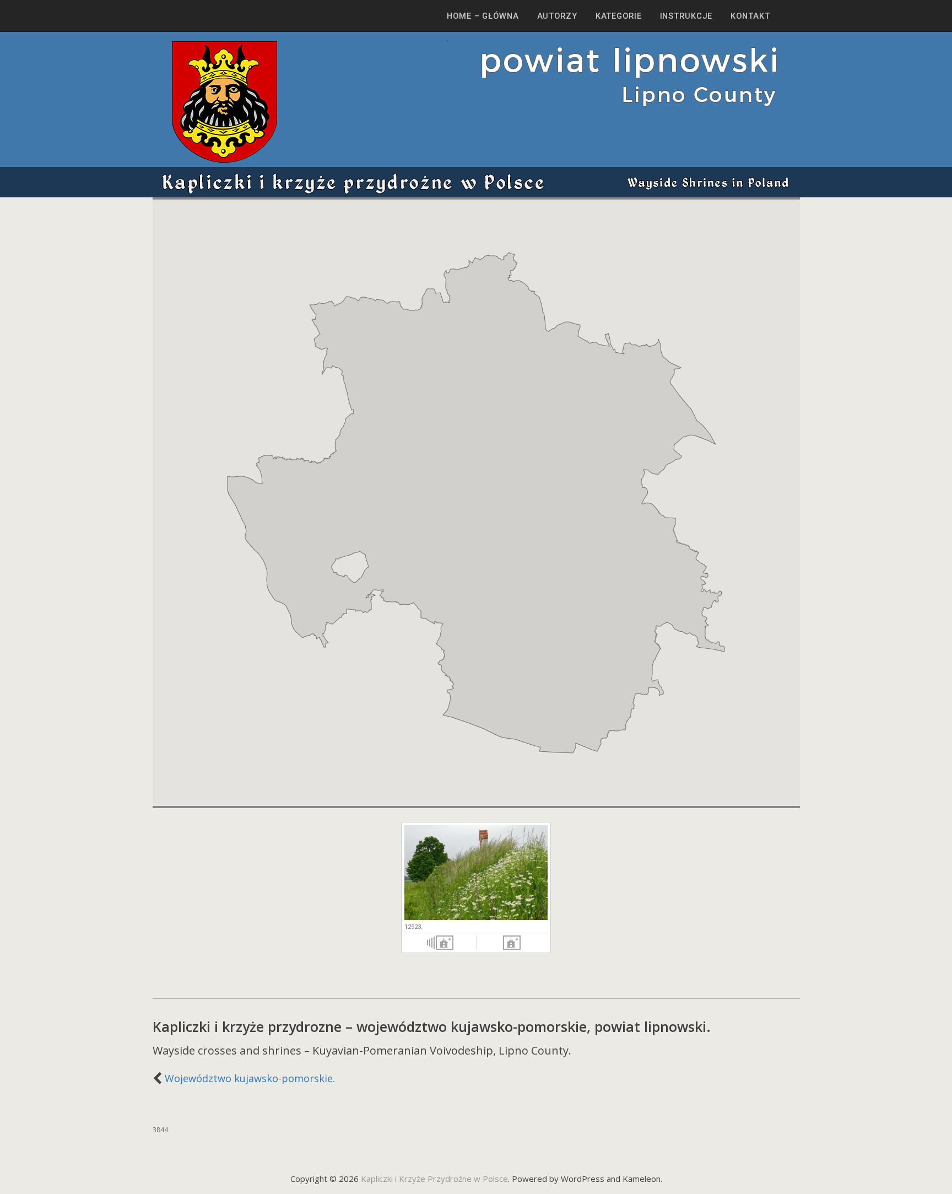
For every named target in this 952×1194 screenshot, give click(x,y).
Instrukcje (686, 16)
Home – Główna (482, 16)
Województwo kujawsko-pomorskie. (250, 1078)
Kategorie (619, 16)
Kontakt (750, 16)
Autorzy (557, 16)
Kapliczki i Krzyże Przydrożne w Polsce (434, 1178)
